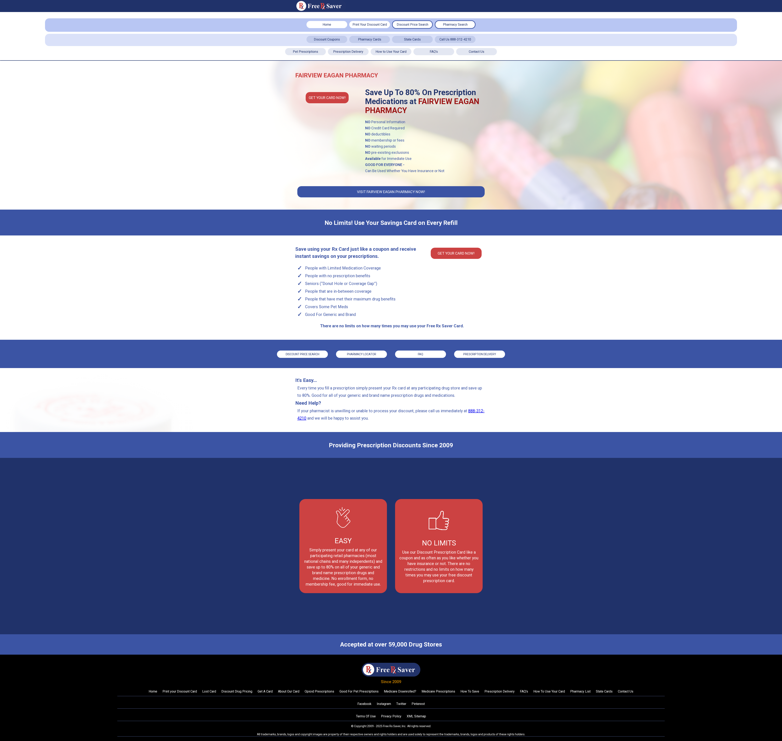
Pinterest (418, 704)
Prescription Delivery (348, 52)
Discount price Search (302, 354)
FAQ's (434, 52)
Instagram (384, 704)
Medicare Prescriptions (438, 691)
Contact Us (476, 52)
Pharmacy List (580, 691)
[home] (320, 6)
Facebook (364, 704)
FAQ (420, 354)
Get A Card (265, 691)
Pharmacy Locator (361, 354)
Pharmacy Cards (369, 39)
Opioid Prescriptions (319, 691)
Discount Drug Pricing (236, 691)
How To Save (469, 691)
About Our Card (288, 691)
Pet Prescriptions (305, 52)
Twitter (401, 704)
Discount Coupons (327, 39)
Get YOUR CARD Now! (327, 98)
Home (327, 24)
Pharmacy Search (455, 24)
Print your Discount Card (180, 691)
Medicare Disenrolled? (400, 691)
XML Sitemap (416, 716)
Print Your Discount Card (370, 24)
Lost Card (209, 691)
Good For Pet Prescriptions (359, 691)
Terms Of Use (366, 716)
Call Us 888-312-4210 (455, 39)
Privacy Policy (391, 716)
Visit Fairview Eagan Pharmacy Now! (391, 192)
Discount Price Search (412, 24)
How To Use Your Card (549, 691)
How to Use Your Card (391, 52)
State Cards (412, 39)
